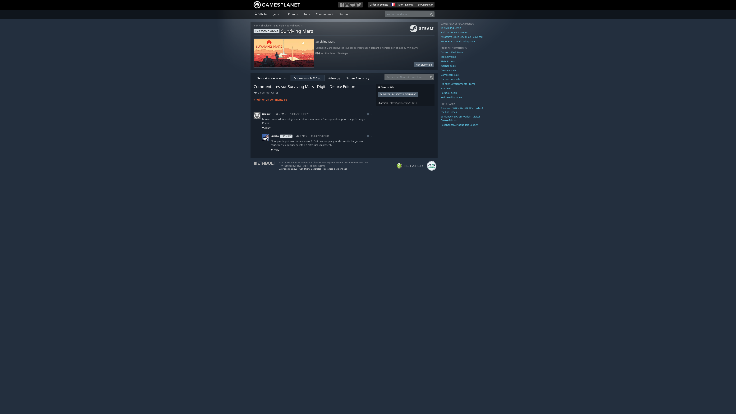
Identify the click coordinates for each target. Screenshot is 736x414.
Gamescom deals (450, 79)
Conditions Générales (310, 168)
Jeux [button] (277, 14)
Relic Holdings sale (451, 97)
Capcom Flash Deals (452, 52)
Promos (293, 14)
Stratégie (279, 25)
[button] (392, 4)
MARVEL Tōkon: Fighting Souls (458, 41)
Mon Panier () (406, 4)
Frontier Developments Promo (458, 83)
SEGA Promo (448, 61)
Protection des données (335, 168)
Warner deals (448, 65)
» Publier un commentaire (270, 99)
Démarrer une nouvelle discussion (398, 94)
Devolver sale (448, 70)
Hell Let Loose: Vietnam (454, 32)
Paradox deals (449, 92)
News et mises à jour (272, 78)
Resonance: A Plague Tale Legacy (459, 125)
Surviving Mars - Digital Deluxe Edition (321, 86)
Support (344, 14)
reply (267, 128)
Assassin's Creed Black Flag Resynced (462, 37)
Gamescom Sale (450, 74)
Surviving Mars (295, 25)
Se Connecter (425, 4)
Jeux (256, 25)
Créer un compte (379, 4)
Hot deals (446, 88)
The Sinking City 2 (451, 28)
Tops (307, 14)
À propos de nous (288, 168)
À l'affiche (261, 14)
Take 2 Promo (448, 56)
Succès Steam (357, 78)
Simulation (266, 25)
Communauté (324, 14)
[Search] (432, 14)
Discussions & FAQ (307, 78)
